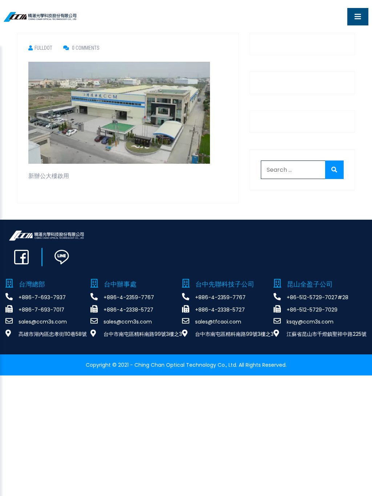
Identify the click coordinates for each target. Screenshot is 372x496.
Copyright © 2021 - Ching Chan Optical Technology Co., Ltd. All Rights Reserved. (186, 365)
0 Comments (85, 48)
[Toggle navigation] (357, 16)
